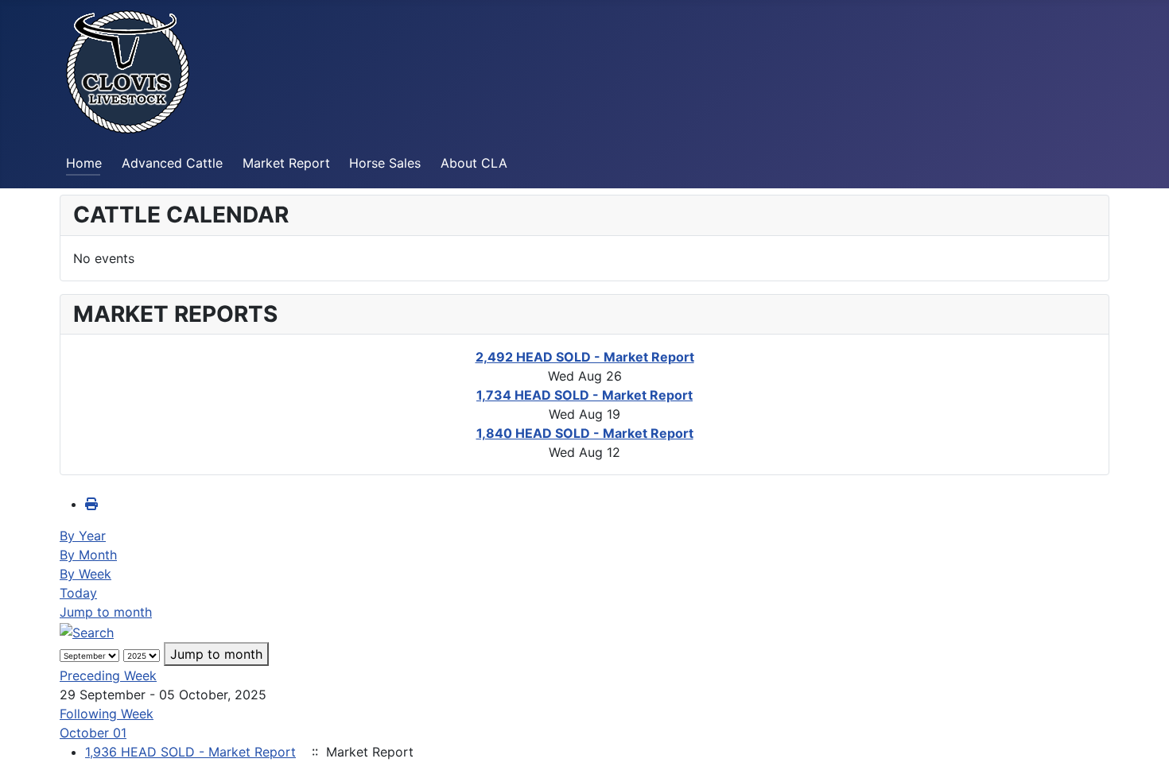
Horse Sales (385, 163)
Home (84, 163)
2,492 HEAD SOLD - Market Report (585, 357)
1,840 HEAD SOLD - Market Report (584, 433)
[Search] (87, 631)
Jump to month (106, 612)
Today (78, 593)
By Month (88, 555)
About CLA (474, 163)
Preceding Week (108, 675)
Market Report (286, 163)
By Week (85, 574)
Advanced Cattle (172, 163)
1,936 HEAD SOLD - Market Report (190, 752)
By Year (83, 536)
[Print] (91, 504)
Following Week (106, 714)
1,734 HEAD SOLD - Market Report (584, 395)
